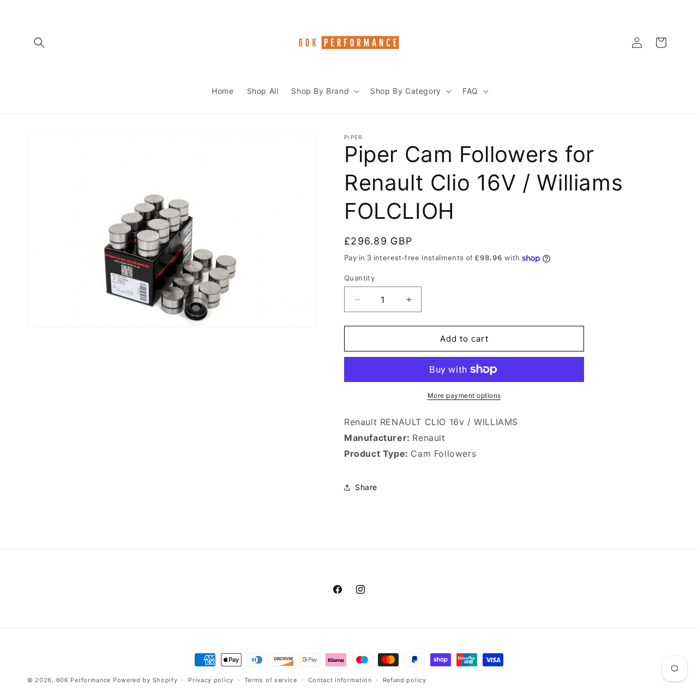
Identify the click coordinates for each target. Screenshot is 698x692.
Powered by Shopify (145, 680)
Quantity (359, 277)
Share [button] (366, 487)
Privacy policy (210, 680)
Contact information (340, 680)
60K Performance (83, 680)
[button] (39, 43)
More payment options (464, 395)
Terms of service (270, 680)
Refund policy (404, 680)
